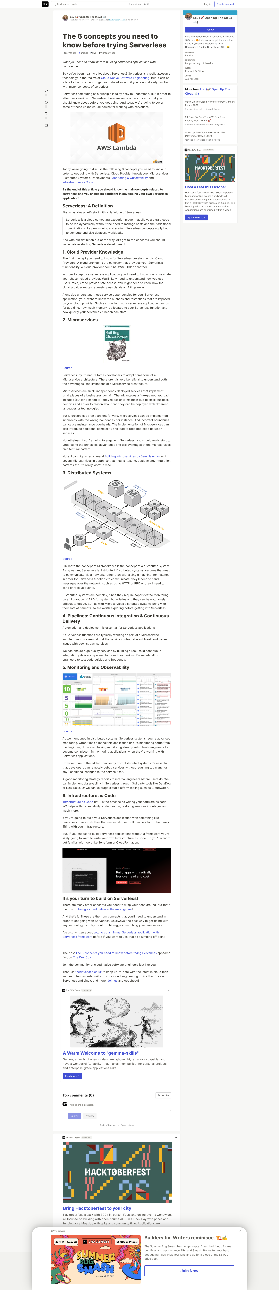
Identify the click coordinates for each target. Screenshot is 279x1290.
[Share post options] (46, 136)
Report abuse (127, 1125)
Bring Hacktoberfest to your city (97, 1208)
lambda (83, 52)
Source (67, 368)
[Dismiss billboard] (240, 1230)
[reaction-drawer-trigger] (46, 92)
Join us (112, 980)
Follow (210, 29)
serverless (70, 52)
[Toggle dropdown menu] (169, 990)
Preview (89, 1115)
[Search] (54, 4)
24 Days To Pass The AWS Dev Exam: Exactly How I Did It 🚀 (206, 121)
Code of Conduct (108, 1125)
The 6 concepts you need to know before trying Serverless (116, 953)
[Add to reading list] (46, 115)
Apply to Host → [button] (196, 217)
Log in (207, 4)
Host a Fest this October (205, 187)
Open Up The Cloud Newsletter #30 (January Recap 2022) (210, 105)
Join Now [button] (189, 1270)
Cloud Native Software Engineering (125, 78)
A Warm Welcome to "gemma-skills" (101, 1053)
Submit (74, 1115)
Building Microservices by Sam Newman (132, 456)
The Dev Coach (83, 957)
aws (93, 52)
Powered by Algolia (138, 4)
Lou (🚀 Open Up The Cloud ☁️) (88, 16)
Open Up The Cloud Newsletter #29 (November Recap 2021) (205, 136)
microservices (107, 52)
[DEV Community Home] (45, 4)
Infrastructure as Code (77, 182)
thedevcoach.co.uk (117, 20)
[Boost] (46, 125)
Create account (225, 4)
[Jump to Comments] (46, 104)
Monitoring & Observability (129, 178)
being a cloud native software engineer (105, 909)
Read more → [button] (72, 1076)
